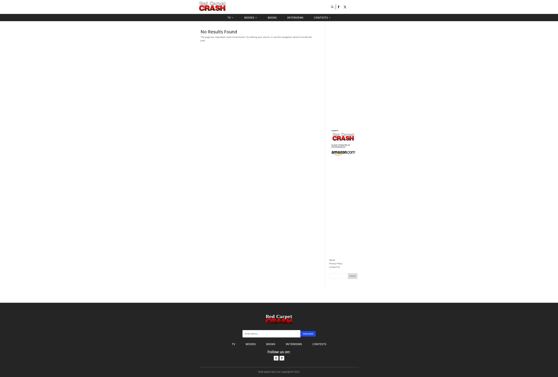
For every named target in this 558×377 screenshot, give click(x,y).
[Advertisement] (351, 73)
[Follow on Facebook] (338, 7)
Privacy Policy (335, 263)
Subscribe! (308, 333)
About (332, 260)
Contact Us (334, 267)
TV (229, 18)
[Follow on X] (345, 7)
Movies (249, 18)
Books (272, 18)
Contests (321, 18)
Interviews (295, 18)
